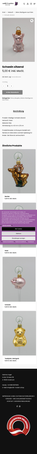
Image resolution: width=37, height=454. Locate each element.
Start (4, 12)
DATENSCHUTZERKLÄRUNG (25, 396)
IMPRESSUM (6, 396)
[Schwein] (19, 279)
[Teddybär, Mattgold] (19, 333)
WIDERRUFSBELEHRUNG (22, 401)
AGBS (13, 396)
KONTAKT (10, 401)
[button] (34, 4)
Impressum (31, 241)
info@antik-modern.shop (15, 388)
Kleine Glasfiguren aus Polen (24, 12)
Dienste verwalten (7, 225)
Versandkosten (16, 77)
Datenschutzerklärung (9, 241)
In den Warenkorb (12, 92)
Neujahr (17, 98)
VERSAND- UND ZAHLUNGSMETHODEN (18, 399)
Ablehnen (18, 233)
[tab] (18, 111)
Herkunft (10, 12)
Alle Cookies (18, 229)
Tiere (12, 98)
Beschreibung (18, 111)
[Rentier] (19, 171)
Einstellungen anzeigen (18, 238)
